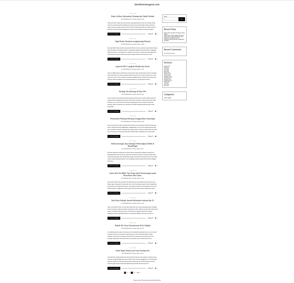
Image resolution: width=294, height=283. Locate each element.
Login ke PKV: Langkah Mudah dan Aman (133, 66)
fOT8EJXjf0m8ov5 (126, 19)
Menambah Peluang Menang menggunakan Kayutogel (132, 119)
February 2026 (167, 73)
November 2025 (168, 77)
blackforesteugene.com (147, 4)
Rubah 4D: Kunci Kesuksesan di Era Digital (132, 226)
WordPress (158, 280)
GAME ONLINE (132, 13)
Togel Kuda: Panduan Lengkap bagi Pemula (132, 41)
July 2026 (166, 67)
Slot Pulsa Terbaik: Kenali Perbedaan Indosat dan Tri (132, 201)
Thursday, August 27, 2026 (138, 19)
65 (134, 272)
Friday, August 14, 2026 (138, 253)
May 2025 (166, 85)
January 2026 (167, 75)
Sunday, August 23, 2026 (138, 69)
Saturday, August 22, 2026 (138, 121)
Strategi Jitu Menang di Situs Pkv (132, 92)
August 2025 (167, 81)
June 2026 (166, 68)
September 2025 (168, 80)
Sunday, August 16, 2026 (138, 228)
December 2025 (168, 76)
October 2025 (167, 79)
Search (165, 16)
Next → (138, 272)
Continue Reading (114, 34)
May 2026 (166, 70)
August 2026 (167, 66)
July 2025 (166, 82)
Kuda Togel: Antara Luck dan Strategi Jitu (133, 251)
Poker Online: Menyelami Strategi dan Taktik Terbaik (132, 16)
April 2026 (166, 71)
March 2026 (167, 72)
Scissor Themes (142, 280)
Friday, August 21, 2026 (138, 148)
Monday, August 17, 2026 (138, 178)
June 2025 (166, 84)
